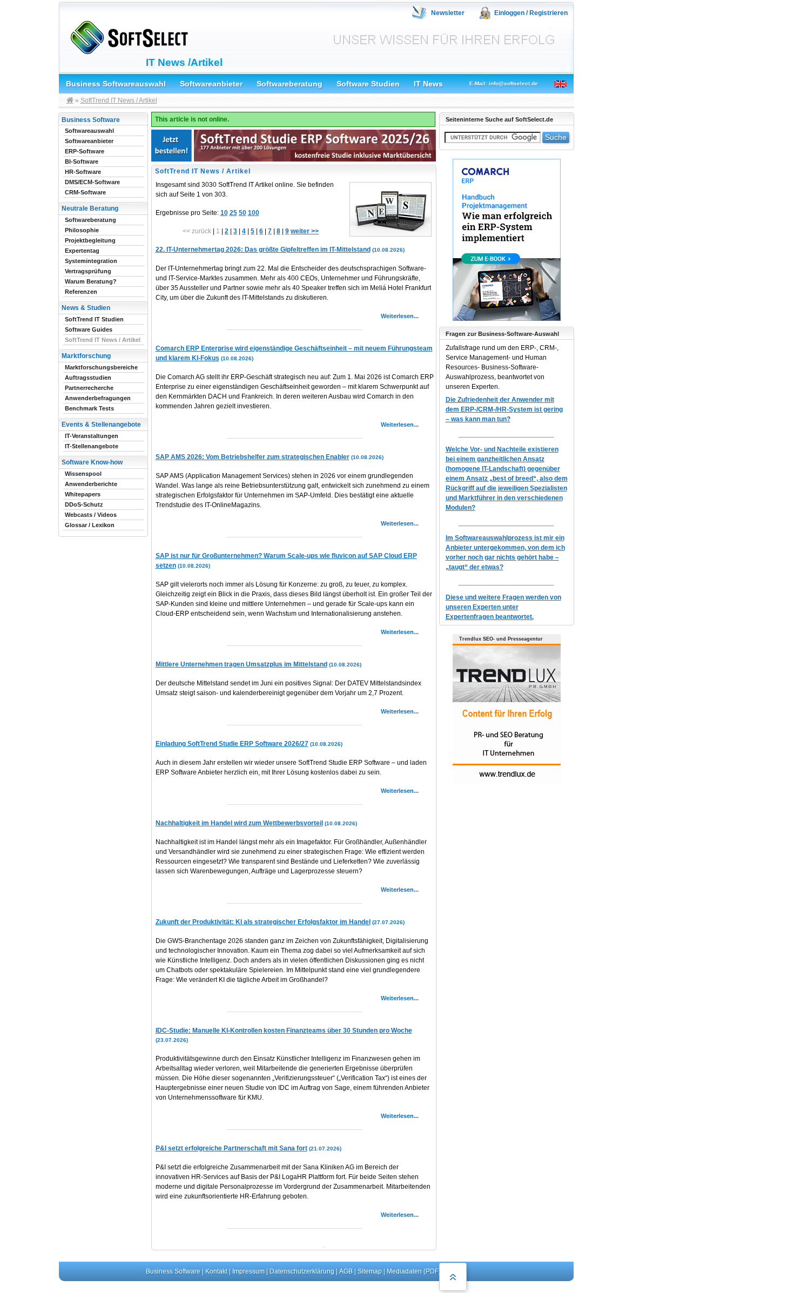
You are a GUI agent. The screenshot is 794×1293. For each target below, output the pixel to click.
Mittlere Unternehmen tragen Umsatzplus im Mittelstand (241, 664)
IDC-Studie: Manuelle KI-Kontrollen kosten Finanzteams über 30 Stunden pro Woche (284, 1030)
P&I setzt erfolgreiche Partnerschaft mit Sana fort (231, 1148)
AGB (346, 1271)
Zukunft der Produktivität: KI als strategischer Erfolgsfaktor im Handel (263, 922)
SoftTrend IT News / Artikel (118, 100)
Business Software (173, 1271)
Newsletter (448, 13)
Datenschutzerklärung (302, 1271)
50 (242, 213)
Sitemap (370, 1271)
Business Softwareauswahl (116, 83)
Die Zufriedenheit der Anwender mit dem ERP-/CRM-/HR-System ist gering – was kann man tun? (504, 409)
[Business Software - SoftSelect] (127, 35)
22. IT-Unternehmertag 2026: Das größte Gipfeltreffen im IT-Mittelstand (263, 249)
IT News (428, 83)
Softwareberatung (289, 83)
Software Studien (368, 83)
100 (253, 213)
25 (233, 213)
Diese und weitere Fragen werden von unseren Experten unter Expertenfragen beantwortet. (503, 607)
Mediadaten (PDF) (414, 1271)
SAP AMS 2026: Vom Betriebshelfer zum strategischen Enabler (252, 457)
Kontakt (216, 1271)
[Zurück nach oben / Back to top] (453, 1277)
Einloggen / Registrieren (531, 13)
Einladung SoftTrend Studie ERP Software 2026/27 (232, 743)
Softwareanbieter (211, 83)
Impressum (248, 1271)
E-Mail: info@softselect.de (503, 83)
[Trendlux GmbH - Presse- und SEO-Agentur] (507, 782)
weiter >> (305, 231)
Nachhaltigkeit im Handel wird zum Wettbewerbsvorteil (239, 823)
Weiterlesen (397, 316)
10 (224, 213)
